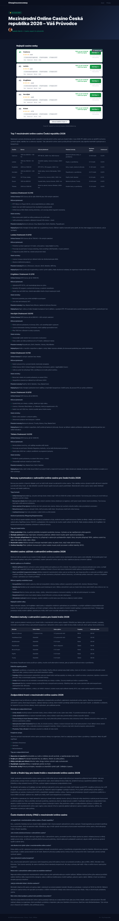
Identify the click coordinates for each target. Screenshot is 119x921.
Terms (30, 917)
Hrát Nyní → (95, 52)
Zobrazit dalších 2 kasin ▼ (59, 121)
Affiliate (35, 917)
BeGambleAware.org (71, 126)
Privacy (109, 3)
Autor (102, 3)
